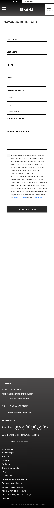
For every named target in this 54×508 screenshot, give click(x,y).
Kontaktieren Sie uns (19, 398)
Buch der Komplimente (12, 483)
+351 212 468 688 (11, 389)
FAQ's (4, 472)
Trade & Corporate (10, 468)
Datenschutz (7, 476)
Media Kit (6, 457)
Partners (6, 464)
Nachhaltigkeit (8, 453)
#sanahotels (8, 427)
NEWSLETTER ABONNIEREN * (19, 413)
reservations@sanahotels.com (17, 394)
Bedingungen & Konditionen (15, 479)
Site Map (6, 498)
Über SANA (7, 449)
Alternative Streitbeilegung (14, 491)
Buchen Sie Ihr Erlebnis (19, 441)
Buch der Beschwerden (12, 487)
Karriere (5, 460)
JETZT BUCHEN (50, 9)
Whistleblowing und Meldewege (16, 495)
